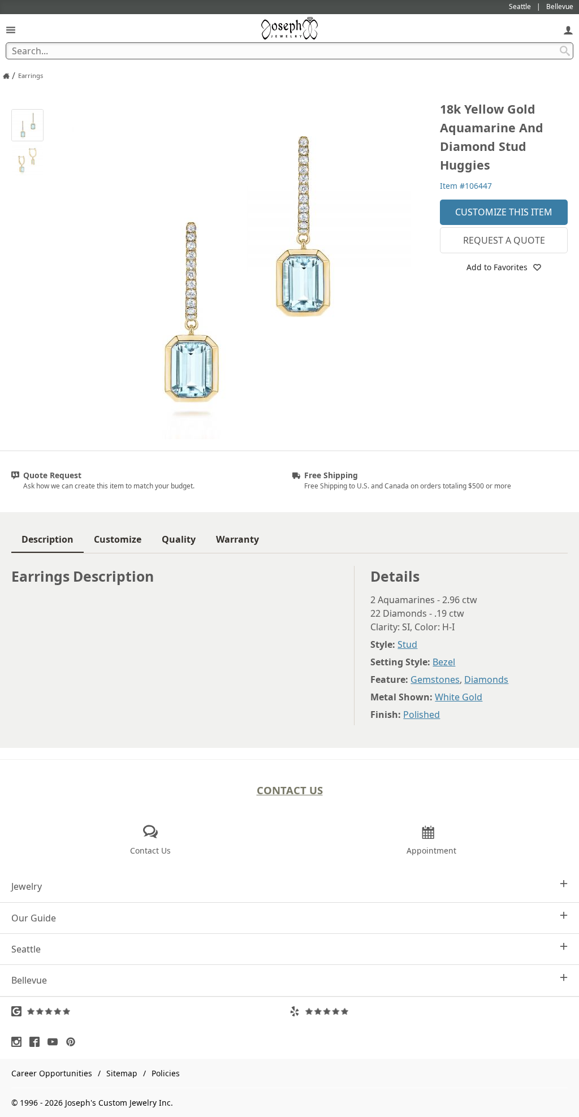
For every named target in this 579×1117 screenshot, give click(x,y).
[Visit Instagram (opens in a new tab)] (19, 1042)
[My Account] (568, 29)
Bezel (444, 662)
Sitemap (121, 1073)
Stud (407, 644)
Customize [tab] (117, 539)
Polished (421, 714)
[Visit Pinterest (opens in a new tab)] (73, 1042)
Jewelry (26, 886)
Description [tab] (47, 539)
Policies (166, 1073)
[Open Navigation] (11, 29)
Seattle (26, 949)
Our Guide (33, 918)
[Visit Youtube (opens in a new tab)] (55, 1042)
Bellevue (29, 980)
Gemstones (435, 679)
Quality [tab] (179, 539)
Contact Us (290, 790)
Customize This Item (503, 212)
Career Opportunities (51, 1073)
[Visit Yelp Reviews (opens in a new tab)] (429, 1011)
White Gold (458, 697)
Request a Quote (504, 240)
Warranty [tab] (237, 539)
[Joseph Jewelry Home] (6, 75)
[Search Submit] (564, 50)
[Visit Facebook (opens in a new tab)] (37, 1042)
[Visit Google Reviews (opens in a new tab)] (150, 1011)
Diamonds (486, 679)
